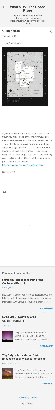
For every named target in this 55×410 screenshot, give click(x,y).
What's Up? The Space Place (27, 9)
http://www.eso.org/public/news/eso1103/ (22, 165)
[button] (51, 31)
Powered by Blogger (27, 397)
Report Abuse (27, 403)
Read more (46, 308)
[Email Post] (4, 192)
